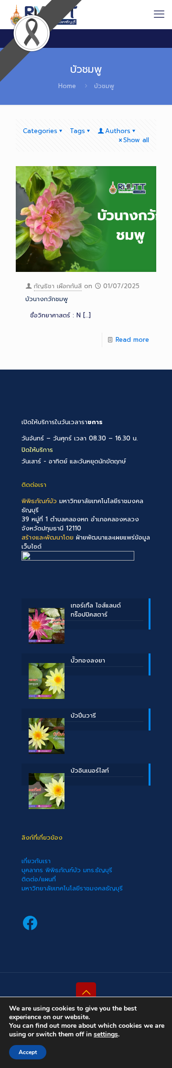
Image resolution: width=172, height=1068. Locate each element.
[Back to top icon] (86, 992)
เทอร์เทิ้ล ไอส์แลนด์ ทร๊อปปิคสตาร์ (96, 610)
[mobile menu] (159, 14)
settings (106, 1034)
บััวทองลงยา (88, 660)
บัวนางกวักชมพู (46, 299)
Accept (28, 1052)
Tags (77, 130)
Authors (117, 130)
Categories (40, 130)
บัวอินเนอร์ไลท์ (90, 770)
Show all (136, 140)
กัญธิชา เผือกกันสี (58, 286)
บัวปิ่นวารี (83, 715)
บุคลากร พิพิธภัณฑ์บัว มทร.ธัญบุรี (67, 870)
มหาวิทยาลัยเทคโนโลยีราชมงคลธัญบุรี (72, 888)
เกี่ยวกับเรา (36, 861)
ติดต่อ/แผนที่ (39, 879)
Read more (132, 339)
